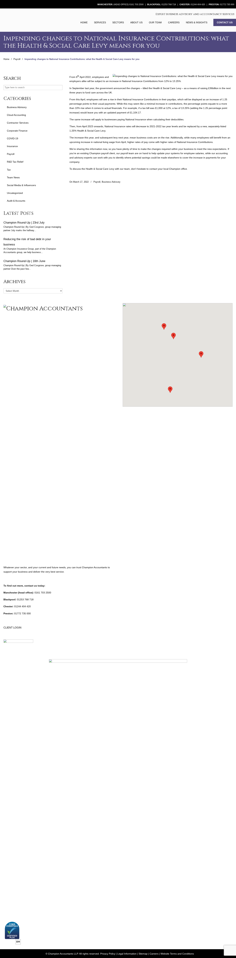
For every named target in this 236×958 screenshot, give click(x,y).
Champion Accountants (21, 19)
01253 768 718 (169, 4)
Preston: (214, 4)
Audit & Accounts (16, 200)
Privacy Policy (107, 953)
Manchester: (105, 4)
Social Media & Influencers (21, 185)
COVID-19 (12, 138)
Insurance (12, 146)
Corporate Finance (17, 130)
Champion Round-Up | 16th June (24, 261)
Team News (13, 177)
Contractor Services (18, 122)
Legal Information (126, 953)
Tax (9, 169)
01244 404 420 (198, 4)
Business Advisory (111, 182)
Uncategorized (15, 193)
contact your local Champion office (168, 168)
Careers (154, 953)
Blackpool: (154, 4)
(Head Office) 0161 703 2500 (129, 4)
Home (6, 59)
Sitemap (143, 953)
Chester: (185, 4)
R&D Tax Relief (15, 161)
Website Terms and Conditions (177, 953)
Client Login (12, 627)
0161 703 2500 (43, 592)
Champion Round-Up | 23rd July (24, 222)
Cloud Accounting (16, 115)
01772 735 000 (227, 4)
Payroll (16, 59)
